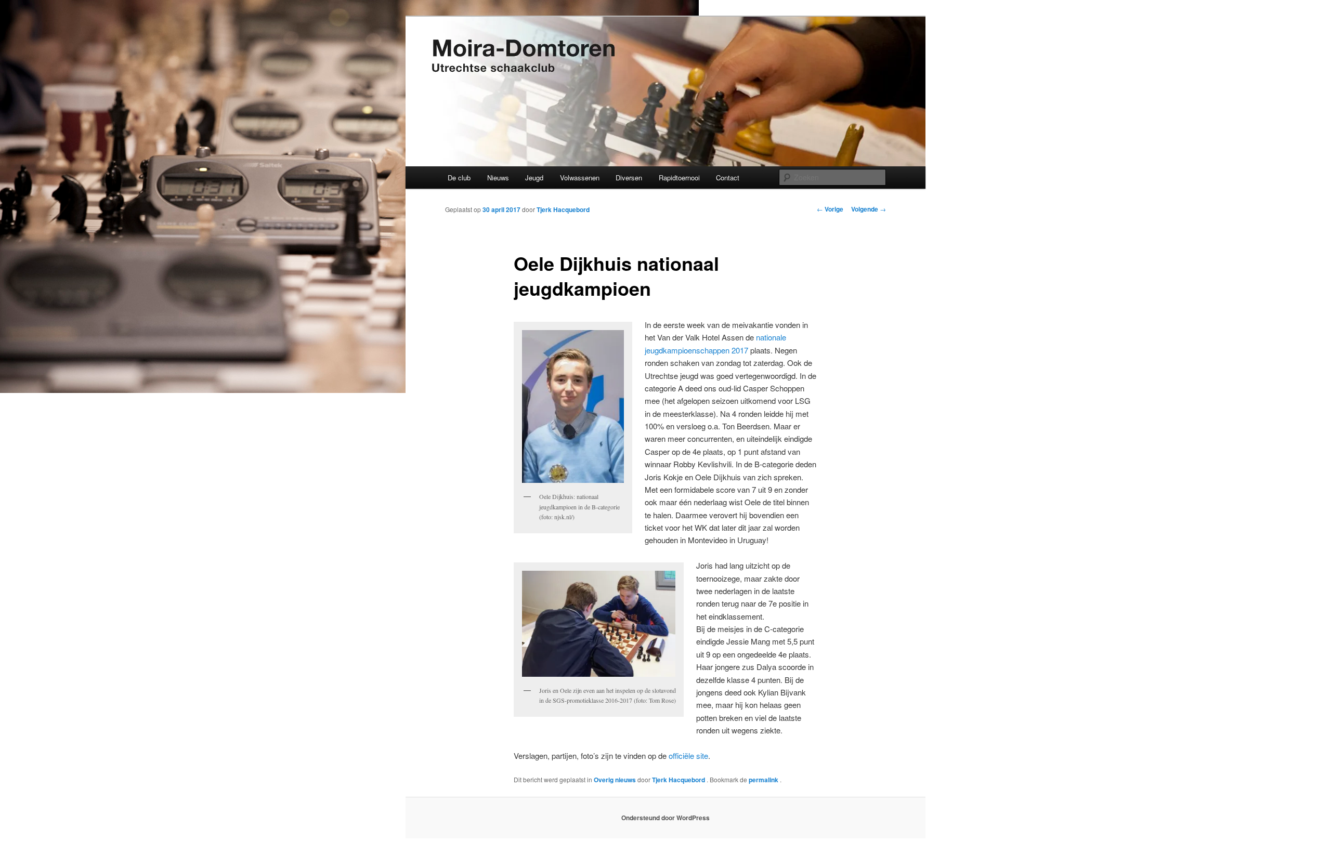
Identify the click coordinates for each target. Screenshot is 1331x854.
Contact (727, 177)
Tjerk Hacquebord (563, 209)
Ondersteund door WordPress (665, 817)
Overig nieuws (615, 779)
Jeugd (534, 177)
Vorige (830, 209)
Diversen (629, 177)
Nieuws (498, 177)
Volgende (868, 209)
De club (459, 177)
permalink (764, 779)
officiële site (688, 755)
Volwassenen (579, 177)
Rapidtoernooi (679, 177)
